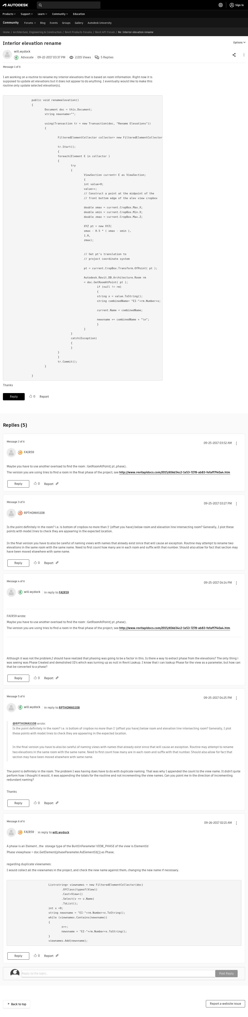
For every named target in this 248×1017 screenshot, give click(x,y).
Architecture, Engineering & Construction (37, 32)
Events (54, 23)
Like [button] (30, 396)
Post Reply (226, 973)
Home (6, 32)
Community (11, 23)
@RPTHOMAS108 (24, 723)
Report (44, 397)
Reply (14, 397)
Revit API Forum (105, 32)
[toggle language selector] (221, 5)
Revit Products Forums (78, 32)
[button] (243, 55)
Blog (42, 23)
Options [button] (238, 42)
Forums (28, 23)
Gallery (79, 23)
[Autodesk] (15, 5)
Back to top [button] (18, 1004)
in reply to (56, 592)
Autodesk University (100, 23)
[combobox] (68, 5)
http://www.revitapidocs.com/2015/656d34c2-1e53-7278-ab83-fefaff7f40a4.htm (174, 472)
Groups (66, 23)
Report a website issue (225, 1004)
